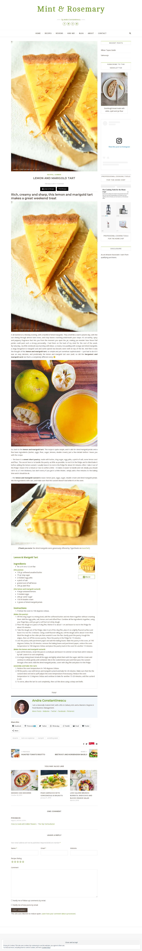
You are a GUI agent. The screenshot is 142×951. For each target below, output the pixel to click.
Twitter (54, 711)
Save (92, 744)
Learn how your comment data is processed (58, 913)
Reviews (59, 33)
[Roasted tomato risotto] (15, 753)
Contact (102, 33)
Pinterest (70, 711)
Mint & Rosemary (71, 9)
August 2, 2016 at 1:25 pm (18, 820)
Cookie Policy (46, 947)
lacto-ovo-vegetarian (28, 738)
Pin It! (87, 577)
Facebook (61, 711)
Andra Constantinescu (49, 700)
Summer (58, 175)
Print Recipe (63, 189)
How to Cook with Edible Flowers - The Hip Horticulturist (33, 824)
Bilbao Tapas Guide (108, 50)
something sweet (52, 738)
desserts (15, 738)
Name (14, 848)
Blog (81, 33)
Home (38, 33)
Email (43, 848)
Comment (15, 867)
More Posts (36, 711)
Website (46, 711)
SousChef (85, 548)
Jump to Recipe (49, 189)
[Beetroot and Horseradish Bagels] (93, 753)
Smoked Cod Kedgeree (21, 793)
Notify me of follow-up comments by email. (29, 900)
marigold (41, 738)
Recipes (48, 33)
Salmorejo (105, 55)
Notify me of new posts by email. (25, 905)
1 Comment (60, 184)
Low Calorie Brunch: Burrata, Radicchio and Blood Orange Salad (81, 795)
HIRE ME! (71, 33)
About (91, 33)
